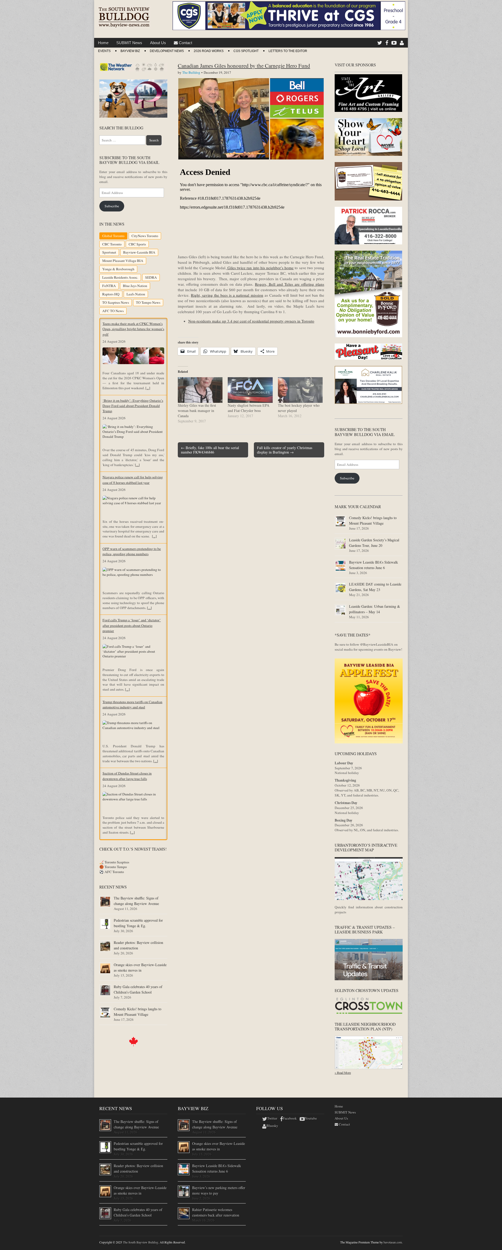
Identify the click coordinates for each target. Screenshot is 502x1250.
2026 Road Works (209, 51)
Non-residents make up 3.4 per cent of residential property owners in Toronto (251, 321)
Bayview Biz (130, 51)
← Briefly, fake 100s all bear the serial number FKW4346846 (210, 450)
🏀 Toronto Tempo (113, 866)
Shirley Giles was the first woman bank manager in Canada (197, 410)
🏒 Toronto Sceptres (114, 862)
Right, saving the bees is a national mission (227, 295)
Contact (185, 43)
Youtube (311, 1118)
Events (104, 51)
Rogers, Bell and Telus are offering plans (289, 284)
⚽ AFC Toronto (111, 871)
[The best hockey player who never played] (300, 390)
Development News (167, 51)
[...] (147, 388)
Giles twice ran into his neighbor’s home (260, 267)
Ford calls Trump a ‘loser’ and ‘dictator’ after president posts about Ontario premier (131, 625)
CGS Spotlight (246, 51)
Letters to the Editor (288, 51)
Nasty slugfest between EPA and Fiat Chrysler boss (248, 408)
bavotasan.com (393, 1242)
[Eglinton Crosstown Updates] (369, 1012)
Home (103, 43)
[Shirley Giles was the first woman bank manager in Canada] (200, 390)
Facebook (290, 1118)
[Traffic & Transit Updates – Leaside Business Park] (369, 979)
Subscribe (112, 206)
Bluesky (272, 1125)
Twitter (272, 1118)
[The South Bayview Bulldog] (124, 15)
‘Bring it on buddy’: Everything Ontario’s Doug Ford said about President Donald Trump (132, 406)
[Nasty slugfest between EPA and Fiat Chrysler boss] (250, 390)
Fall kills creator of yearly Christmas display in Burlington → (284, 450)
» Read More (343, 1072)
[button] (224, 119)
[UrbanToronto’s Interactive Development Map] (369, 898)
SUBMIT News (129, 43)
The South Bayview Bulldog (140, 1242)
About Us (158, 43)
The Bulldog (191, 72)
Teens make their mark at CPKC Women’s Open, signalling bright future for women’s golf (133, 329)
